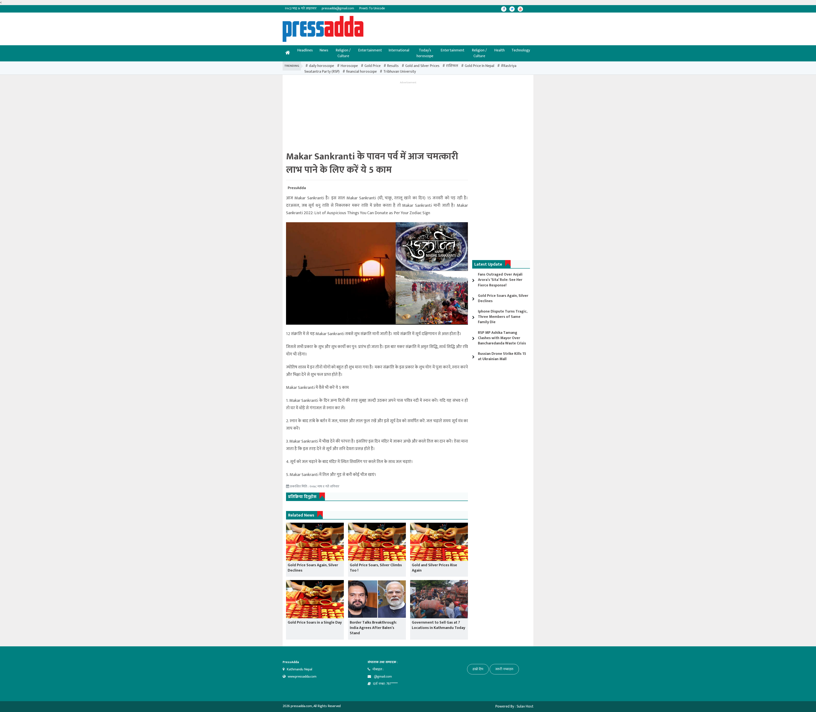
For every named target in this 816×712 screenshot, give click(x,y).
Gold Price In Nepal (479, 66)
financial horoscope (361, 71)
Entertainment (370, 50)
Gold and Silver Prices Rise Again (434, 568)
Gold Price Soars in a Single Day (315, 622)
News (324, 50)
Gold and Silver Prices (422, 66)
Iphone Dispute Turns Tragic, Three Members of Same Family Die (502, 316)
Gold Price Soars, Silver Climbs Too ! (376, 568)
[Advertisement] (394, 25)
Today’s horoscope (424, 53)
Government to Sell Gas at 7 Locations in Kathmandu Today (438, 625)
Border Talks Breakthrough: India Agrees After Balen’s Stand (373, 627)
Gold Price (372, 66)
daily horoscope (321, 66)
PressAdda (297, 188)
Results (393, 66)
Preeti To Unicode (372, 8)
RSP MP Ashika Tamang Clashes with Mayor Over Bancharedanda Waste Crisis (502, 338)
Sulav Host (525, 706)
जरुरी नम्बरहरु (504, 669)
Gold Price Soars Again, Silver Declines (313, 568)
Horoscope (349, 66)
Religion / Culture (343, 53)
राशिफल (452, 66)
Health (499, 50)
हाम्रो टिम (478, 669)
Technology (520, 50)
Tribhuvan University (399, 71)
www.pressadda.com (302, 676)
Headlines (305, 50)
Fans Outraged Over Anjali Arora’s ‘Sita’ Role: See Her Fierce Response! (500, 279)
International (399, 50)
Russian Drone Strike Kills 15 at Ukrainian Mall (502, 356)
